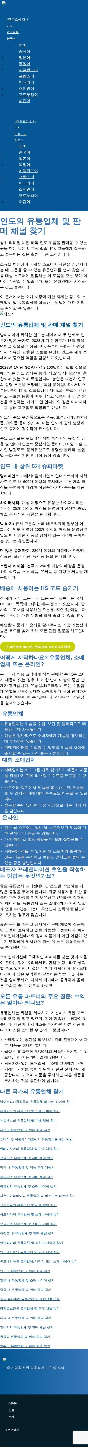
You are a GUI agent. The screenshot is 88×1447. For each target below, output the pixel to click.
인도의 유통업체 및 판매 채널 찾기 (41, 325)
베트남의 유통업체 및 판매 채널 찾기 (26, 1177)
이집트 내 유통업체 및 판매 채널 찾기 (27, 1233)
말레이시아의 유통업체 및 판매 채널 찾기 (30, 1148)
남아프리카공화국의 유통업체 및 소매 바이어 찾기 (36, 1101)
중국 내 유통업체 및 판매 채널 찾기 (25, 1289)
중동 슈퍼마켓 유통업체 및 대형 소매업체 (30, 1299)
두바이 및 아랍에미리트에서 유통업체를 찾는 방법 (36, 1139)
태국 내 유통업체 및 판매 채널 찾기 (25, 1318)
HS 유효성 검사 (17, 19)
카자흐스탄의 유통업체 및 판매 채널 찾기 (30, 1308)
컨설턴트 (13, 32)
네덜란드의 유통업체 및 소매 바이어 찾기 (30, 1111)
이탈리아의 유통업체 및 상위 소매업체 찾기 (31, 1242)
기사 (10, 25)
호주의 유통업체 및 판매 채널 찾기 (25, 1346)
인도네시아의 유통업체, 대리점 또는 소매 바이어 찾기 (39, 1261)
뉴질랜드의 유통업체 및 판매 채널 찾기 (28, 1120)
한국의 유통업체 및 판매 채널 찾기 (25, 1337)
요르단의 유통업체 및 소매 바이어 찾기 (28, 1224)
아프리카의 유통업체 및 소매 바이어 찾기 (30, 1214)
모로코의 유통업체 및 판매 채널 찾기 (26, 1158)
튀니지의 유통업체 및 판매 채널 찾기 (26, 1327)
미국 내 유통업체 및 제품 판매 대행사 (27, 1167)
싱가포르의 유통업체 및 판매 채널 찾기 (28, 1205)
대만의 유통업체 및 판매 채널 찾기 (25, 1130)
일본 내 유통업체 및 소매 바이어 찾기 (27, 1280)
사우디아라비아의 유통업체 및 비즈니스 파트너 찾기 (38, 1195)
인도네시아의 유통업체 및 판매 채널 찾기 (30, 1252)
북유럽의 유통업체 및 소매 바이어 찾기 (28, 1186)
